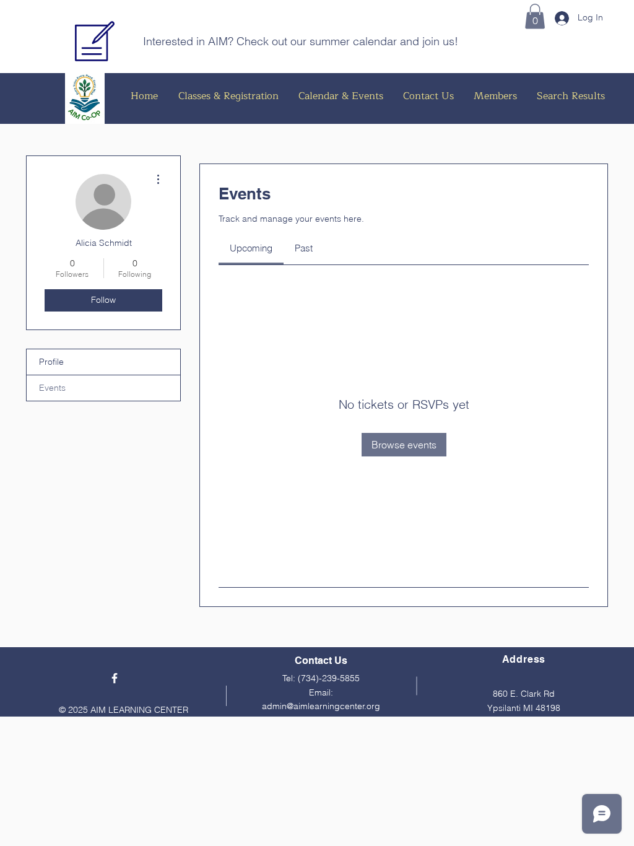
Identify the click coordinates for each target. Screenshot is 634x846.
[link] (251, 248)
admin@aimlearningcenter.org (321, 706)
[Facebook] (114, 678)
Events (52, 387)
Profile (51, 361)
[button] (534, 16)
